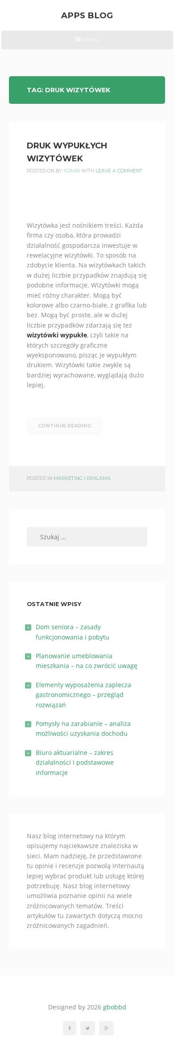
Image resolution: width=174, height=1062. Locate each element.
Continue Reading (64, 426)
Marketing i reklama (82, 478)
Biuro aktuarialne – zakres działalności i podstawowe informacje (75, 762)
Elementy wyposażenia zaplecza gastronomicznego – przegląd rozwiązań (83, 695)
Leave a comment (118, 171)
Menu (87, 42)
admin (71, 171)
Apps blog (87, 15)
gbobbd (114, 1007)
